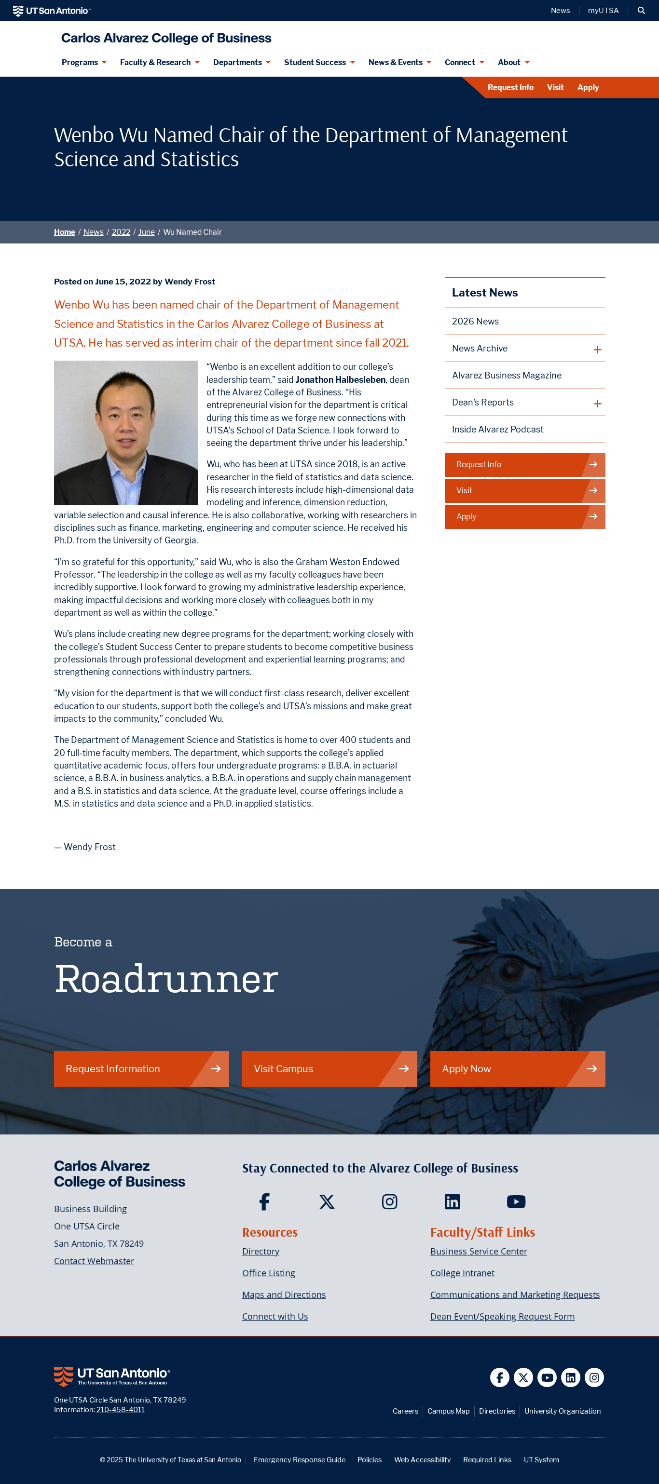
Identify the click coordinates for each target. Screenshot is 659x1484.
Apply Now (466, 1069)
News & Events (396, 62)
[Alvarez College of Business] (164, 35)
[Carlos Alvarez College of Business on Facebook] (266, 1205)
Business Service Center (478, 1251)
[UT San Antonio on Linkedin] (571, 1378)
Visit (555, 87)
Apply (588, 87)
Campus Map (448, 1411)
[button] (641, 10)
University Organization (562, 1411)
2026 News (475, 321)
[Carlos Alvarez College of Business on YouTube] (517, 1205)
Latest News (485, 292)
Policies (369, 1460)
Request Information (113, 1069)
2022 (121, 232)
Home (64, 232)
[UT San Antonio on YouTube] (547, 1378)
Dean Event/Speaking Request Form (502, 1316)
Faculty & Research (155, 62)
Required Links (487, 1460)
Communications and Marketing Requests (515, 1294)
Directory (260, 1251)
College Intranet (462, 1273)
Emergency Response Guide (299, 1460)
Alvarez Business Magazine (507, 375)
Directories (497, 1411)
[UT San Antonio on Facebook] (500, 1378)
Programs (80, 62)
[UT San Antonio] (52, 10)
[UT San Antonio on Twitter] (524, 1378)
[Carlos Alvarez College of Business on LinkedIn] (455, 1205)
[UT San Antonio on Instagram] (594, 1378)
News (560, 10)
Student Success (315, 62)
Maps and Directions (284, 1294)
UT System (541, 1460)
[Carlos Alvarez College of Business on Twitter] (329, 1205)
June (146, 232)
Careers (405, 1411)
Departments (237, 62)
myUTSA (603, 10)
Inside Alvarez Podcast (498, 429)
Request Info (511, 87)
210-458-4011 (120, 1409)
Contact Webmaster (94, 1261)
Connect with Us (275, 1316)
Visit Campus (283, 1069)
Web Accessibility (422, 1460)
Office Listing (268, 1273)
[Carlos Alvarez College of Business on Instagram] (392, 1205)
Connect (460, 62)
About (509, 62)
